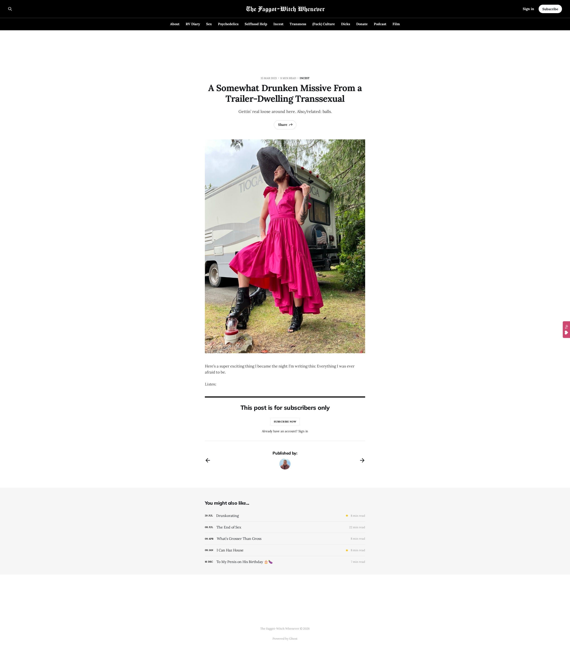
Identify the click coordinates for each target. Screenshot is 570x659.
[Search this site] (10, 9)
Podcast (380, 24)
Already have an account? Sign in (285, 431)
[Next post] (362, 460)
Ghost (293, 639)
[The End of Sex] (285, 527)
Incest (278, 24)
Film (396, 24)
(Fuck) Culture (323, 24)
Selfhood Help (256, 24)
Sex (209, 24)
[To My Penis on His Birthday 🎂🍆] (285, 561)
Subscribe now (285, 421)
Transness (298, 24)
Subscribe (550, 9)
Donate (362, 24)
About (174, 24)
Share (282, 124)
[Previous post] (208, 460)
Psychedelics (228, 24)
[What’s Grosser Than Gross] (285, 538)
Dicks (345, 24)
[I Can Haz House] (285, 550)
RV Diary (193, 24)
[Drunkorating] (285, 515)
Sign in (528, 9)
